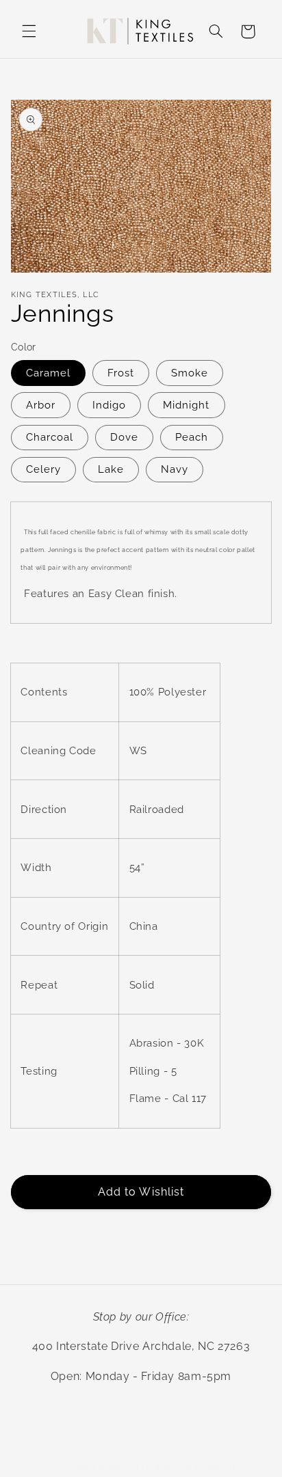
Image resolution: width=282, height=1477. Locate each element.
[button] (28, 31)
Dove (124, 437)
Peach (191, 437)
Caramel (48, 372)
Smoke (189, 372)
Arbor (40, 405)
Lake (111, 469)
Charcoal (49, 437)
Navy (174, 469)
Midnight (186, 405)
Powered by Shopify (197, 1468)
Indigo (109, 405)
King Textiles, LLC (115, 1468)
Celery (43, 469)
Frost (120, 372)
